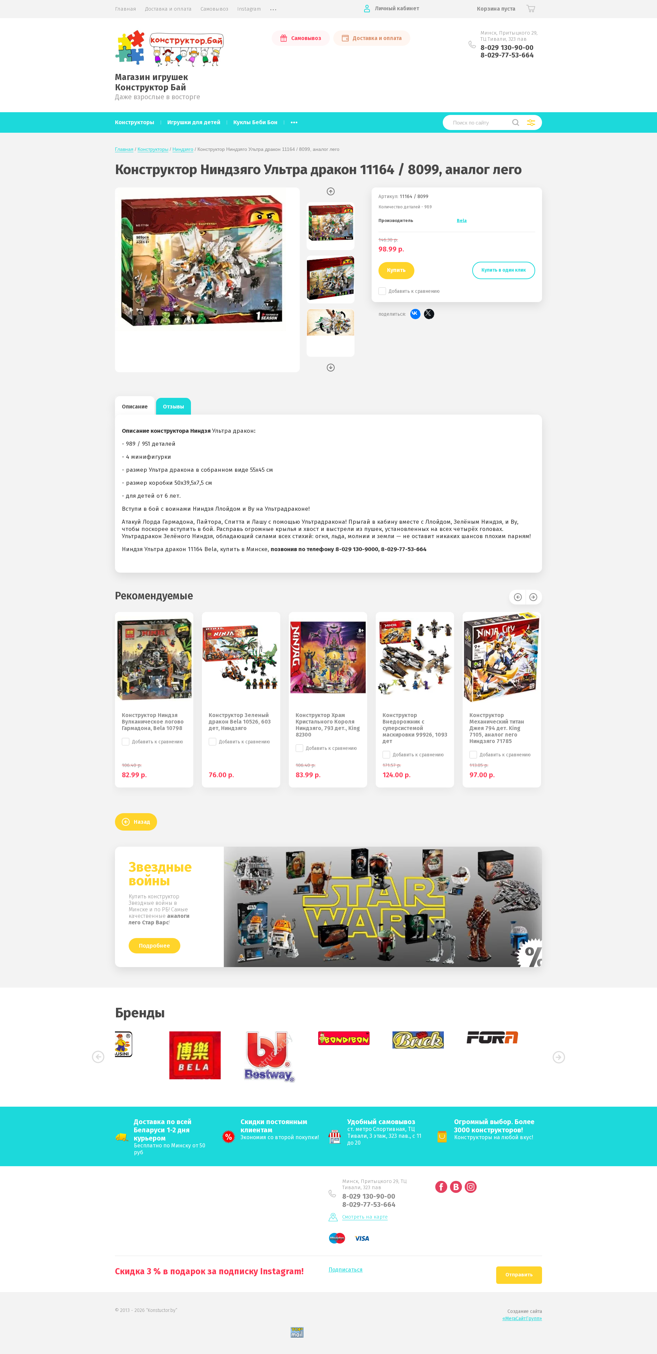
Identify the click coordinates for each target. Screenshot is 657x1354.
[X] (429, 314)
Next (331, 368)
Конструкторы (153, 149)
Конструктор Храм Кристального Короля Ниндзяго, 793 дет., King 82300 (328, 725)
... (294, 120)
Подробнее (154, 945)
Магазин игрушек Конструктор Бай (151, 82)
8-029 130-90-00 (506, 47)
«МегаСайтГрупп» (522, 1319)
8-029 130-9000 (356, 549)
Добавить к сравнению (414, 291)
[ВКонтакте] (415, 314)
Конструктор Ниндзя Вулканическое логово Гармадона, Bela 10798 (153, 721)
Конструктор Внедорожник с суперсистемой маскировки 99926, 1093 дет (415, 728)
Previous (331, 191)
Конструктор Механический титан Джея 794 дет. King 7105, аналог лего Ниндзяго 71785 (496, 728)
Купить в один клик (503, 270)
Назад (142, 822)
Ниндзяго (182, 149)
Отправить (519, 1275)
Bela (462, 220)
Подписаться (345, 1269)
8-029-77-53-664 (507, 55)
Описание (135, 406)
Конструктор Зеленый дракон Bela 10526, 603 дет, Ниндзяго (240, 721)
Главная (124, 149)
